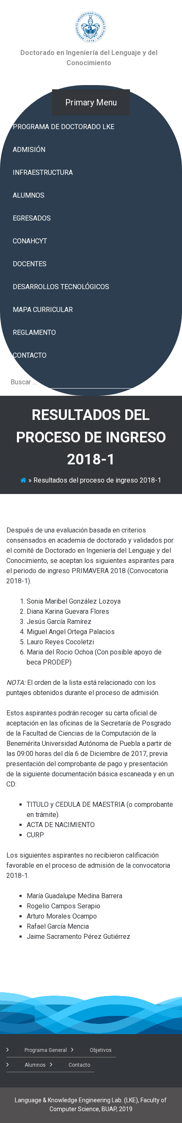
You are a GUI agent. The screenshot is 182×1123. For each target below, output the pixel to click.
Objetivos (101, 1050)
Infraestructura (43, 172)
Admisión (29, 150)
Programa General (46, 1050)
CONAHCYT (30, 241)
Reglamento (34, 332)
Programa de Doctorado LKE (63, 127)
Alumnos (28, 195)
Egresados (32, 218)
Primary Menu (91, 102)
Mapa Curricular (43, 310)
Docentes (30, 264)
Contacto (30, 355)
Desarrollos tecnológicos (61, 287)
